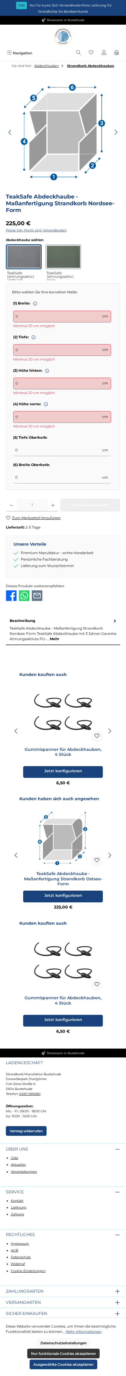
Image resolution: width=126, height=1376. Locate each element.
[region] (63, 132)
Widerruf (18, 1264)
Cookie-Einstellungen (28, 1271)
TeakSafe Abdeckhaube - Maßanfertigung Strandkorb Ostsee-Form (63, 879)
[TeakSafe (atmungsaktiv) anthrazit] (24, 256)
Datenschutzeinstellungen (63, 1343)
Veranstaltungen (24, 1172)
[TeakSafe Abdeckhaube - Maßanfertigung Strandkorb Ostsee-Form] (63, 837)
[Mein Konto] (104, 53)
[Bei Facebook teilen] (11, 595)
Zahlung (17, 1214)
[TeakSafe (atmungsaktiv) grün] (63, 256)
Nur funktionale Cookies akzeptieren (63, 1353)
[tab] (63, 630)
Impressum (20, 1244)
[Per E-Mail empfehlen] (37, 595)
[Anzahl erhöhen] (52, 505)
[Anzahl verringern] (11, 505)
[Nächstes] (115, 132)
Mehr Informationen (83, 1331)
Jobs (14, 1158)
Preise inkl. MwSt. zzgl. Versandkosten (36, 230)
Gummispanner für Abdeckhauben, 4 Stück (63, 752)
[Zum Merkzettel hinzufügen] (97, 737)
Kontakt (17, 1201)
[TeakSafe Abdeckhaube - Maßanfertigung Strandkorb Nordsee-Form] (63, 132)
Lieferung (18, 1207)
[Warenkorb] (116, 53)
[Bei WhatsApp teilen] (24, 595)
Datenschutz (21, 1257)
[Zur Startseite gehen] (63, 36)
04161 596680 (29, 1094)
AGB (14, 1250)
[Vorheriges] (10, 132)
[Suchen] (78, 53)
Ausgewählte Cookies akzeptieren (63, 1364)
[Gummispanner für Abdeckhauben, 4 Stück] (63, 713)
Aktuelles (18, 1165)
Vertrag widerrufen (26, 1131)
